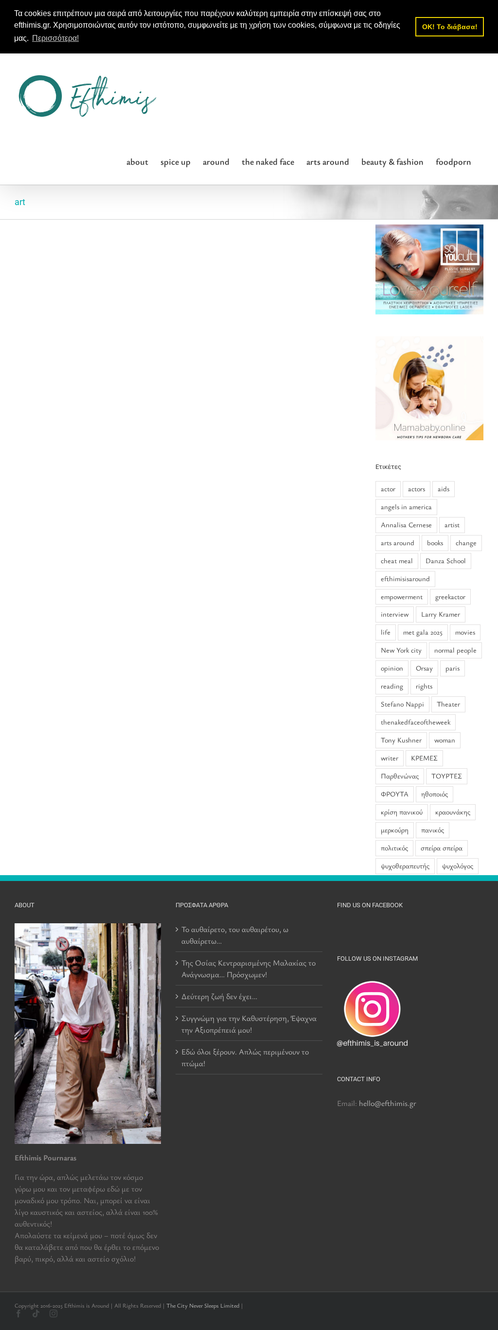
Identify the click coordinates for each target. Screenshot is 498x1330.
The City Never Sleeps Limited (202, 1305)
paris (452, 668)
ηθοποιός (434, 793)
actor (388, 488)
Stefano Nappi (402, 703)
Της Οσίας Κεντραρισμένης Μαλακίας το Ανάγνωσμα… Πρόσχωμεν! (248, 968)
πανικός (432, 829)
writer (389, 757)
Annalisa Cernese (406, 524)
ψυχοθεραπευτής (405, 865)
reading (392, 686)
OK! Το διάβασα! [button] (450, 27)
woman (444, 739)
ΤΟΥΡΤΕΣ (446, 775)
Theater (448, 703)
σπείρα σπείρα (441, 847)
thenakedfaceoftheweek (415, 721)
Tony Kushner (401, 739)
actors (416, 488)
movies (465, 632)
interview (395, 614)
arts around (397, 542)
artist (452, 524)
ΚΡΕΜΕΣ (424, 757)
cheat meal (397, 560)
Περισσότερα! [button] (55, 38)
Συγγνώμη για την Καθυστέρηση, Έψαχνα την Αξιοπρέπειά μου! (249, 1024)
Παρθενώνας (400, 775)
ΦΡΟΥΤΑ (395, 793)
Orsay (424, 668)
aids (443, 488)
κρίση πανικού (402, 811)
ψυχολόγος (457, 865)
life (386, 632)
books (435, 542)
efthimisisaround (405, 578)
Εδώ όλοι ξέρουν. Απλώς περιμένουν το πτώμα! (245, 1057)
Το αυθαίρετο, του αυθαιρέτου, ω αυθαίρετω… (234, 935)
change (466, 542)
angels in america (406, 506)
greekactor (450, 596)
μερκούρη (395, 829)
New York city (401, 650)
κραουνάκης (452, 811)
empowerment (402, 596)
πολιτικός (394, 847)
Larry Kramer (440, 614)
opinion (392, 668)
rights (424, 686)
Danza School (446, 560)
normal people (455, 650)
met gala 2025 (423, 632)
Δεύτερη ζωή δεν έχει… (219, 996)
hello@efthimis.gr (387, 1103)
